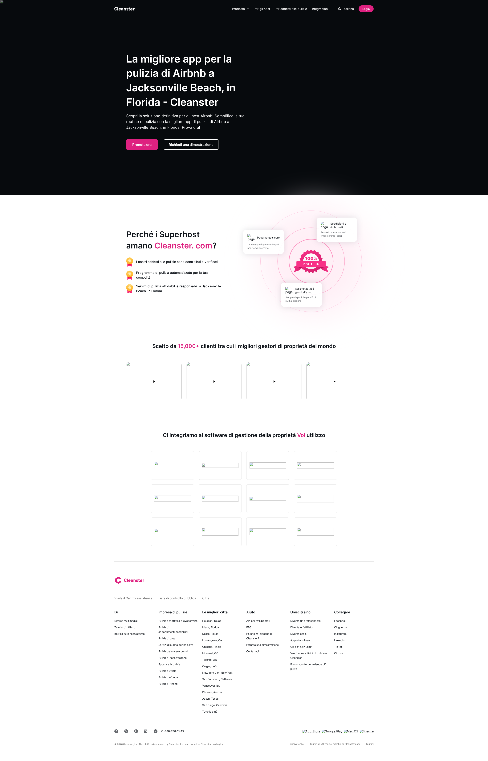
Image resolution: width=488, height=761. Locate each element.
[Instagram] (146, 731)
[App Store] (311, 731)
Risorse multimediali (126, 620)
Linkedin (339, 640)
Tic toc (338, 646)
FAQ (248, 627)
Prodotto (238, 9)
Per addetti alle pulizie (291, 9)
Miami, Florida (210, 627)
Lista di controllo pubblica (177, 598)
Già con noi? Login (301, 646)
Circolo (338, 653)
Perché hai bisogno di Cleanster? (259, 636)
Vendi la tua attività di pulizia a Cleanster (308, 655)
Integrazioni (319, 9)
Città (205, 598)
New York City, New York (217, 672)
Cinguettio (340, 627)
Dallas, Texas (210, 633)
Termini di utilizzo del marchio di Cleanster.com (335, 744)
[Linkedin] (136, 731)
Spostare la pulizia (169, 664)
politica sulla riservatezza (129, 633)
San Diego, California (214, 705)
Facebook (340, 620)
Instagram (340, 633)
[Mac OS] (351, 731)
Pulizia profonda (168, 677)
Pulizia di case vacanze (172, 657)
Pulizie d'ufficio (167, 670)
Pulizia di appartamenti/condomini (173, 629)
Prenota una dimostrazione (262, 644)
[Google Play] (332, 731)
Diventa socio (298, 633)
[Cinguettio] (126, 731)
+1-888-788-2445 (172, 731)
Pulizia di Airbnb (168, 683)
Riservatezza (297, 744)
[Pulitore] (124, 8)
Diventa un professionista (305, 620)
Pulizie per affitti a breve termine (177, 620)
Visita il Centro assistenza (133, 598)
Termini (370, 744)
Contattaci (252, 651)
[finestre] (367, 731)
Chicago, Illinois (211, 646)
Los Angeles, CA (212, 640)
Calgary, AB (209, 666)
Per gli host (262, 9)
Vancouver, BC (211, 685)
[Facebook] (116, 731)
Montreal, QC (210, 653)
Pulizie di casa (167, 638)
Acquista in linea (300, 640)
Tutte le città (209, 711)
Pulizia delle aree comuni (173, 651)
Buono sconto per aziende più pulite (308, 666)
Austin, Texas (210, 698)
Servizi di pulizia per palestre (175, 644)
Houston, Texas (211, 620)
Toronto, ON (209, 659)
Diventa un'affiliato (301, 627)
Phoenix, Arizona (212, 692)
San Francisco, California (217, 679)
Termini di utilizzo (124, 627)
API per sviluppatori (258, 620)
